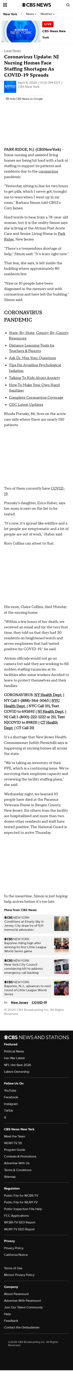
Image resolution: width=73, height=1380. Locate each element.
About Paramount (16, 1294)
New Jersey (19, 1003)
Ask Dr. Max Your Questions (32, 358)
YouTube (10, 1090)
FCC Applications (16, 1215)
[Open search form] (68, 5)
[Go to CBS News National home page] (36, 5)
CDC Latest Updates (26, 404)
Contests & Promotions (20, 1156)
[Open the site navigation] (12, 5)
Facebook (11, 1097)
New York (10, 14)
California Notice (16, 1254)
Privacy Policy (14, 1248)
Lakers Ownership (16, 1071)
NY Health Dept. (48, 695)
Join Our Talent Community (23, 1307)
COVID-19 (39, 1003)
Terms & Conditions (17, 1170)
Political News (14, 1051)
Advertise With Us (16, 1163)
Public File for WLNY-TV (21, 1202)
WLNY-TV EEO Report (19, 1229)
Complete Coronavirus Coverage (36, 397)
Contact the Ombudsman (22, 1327)
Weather (46, 14)
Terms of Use (13, 1268)
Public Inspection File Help (23, 1209)
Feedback (11, 1320)
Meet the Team (14, 1136)
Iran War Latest (14, 1058)
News (30, 14)
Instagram (11, 1104)
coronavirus (48, 171)
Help (7, 1314)
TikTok (8, 1110)
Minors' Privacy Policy (19, 1275)
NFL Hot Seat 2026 (17, 1065)
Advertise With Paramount (22, 1300)
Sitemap (10, 1176)
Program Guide (14, 1149)
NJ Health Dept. (51, 711)
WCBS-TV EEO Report (19, 1222)
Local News (12, 50)
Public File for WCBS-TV (21, 1195)
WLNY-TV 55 (13, 1143)
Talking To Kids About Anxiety (34, 378)
